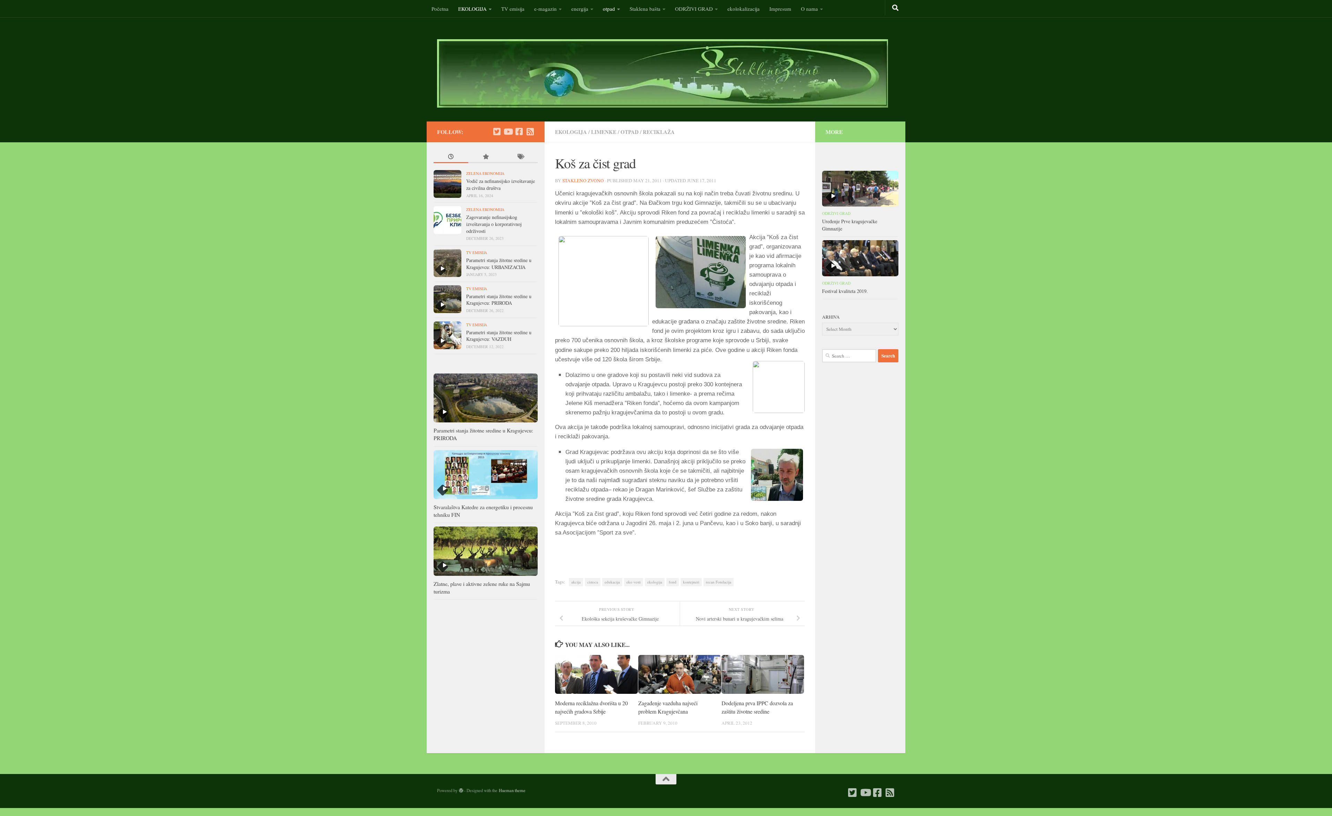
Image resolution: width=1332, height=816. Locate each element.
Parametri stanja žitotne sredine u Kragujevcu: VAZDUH (498, 336)
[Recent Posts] (451, 157)
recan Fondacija (718, 581)
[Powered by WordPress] (461, 791)
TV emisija (512, 8)
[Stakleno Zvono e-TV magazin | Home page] (662, 73)
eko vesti (633, 581)
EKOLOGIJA (472, 8)
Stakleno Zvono (583, 180)
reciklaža (659, 132)
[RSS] (530, 131)
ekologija (654, 581)
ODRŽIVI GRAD (694, 8)
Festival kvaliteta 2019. (845, 291)
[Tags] (520, 157)
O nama (809, 8)
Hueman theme (512, 790)
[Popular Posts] (485, 157)
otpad (609, 8)
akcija (576, 581)
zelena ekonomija (485, 173)
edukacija (612, 581)
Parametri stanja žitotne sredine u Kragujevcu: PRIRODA (498, 299)
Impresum (780, 8)
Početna (440, 8)
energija (579, 8)
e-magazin (545, 8)
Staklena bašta (645, 8)
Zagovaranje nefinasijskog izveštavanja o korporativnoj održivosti (494, 224)
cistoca (592, 581)
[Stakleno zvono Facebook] (519, 131)
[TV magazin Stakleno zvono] (508, 131)
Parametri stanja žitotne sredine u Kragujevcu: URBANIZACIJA (498, 263)
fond (672, 581)
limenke (603, 132)
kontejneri (691, 581)
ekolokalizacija (743, 8)
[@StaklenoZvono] (497, 131)
